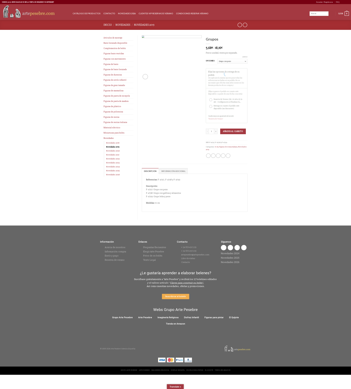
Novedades (122, 25)
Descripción (150, 171)
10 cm (217, 147)
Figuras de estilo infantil (115, 80)
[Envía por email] (218, 155)
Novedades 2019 (144, 25)
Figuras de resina (111, 117)
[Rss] (237, 247)
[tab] (150, 171)
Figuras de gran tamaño (114, 85)
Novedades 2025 (113, 171)
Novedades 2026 (127, 13)
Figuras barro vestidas (114, 53)
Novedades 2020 (113, 151)
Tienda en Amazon (175, 323)
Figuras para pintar (214, 317)
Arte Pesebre (145, 317)
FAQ (337, 2)
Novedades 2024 (113, 167)
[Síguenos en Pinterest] (345, 2)
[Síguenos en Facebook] (342, 2)
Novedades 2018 (112, 143)
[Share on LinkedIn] (228, 155)
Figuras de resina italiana (115, 122)
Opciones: (210, 61)
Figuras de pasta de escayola (117, 95)
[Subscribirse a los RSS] (347, 2)
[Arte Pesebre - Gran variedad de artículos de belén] (35, 12)
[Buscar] (331, 13)
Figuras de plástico (112, 106)
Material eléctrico (112, 127)
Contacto (109, 13)
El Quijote (234, 317)
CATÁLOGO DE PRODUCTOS (86, 13)
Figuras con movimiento (115, 59)
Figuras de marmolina (113, 90)
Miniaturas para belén (114, 132)
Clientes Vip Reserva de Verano (156, 13)
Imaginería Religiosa (168, 317)
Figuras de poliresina (113, 111)
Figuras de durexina (113, 74)
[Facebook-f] (223, 247)
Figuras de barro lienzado (115, 69)
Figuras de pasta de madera (116, 101)
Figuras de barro (111, 64)
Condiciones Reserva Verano (192, 13)
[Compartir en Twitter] (213, 155)
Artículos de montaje (113, 37)
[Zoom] (145, 76)
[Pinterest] (244, 247)
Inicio (108, 25)
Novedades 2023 (113, 163)
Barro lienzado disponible (115, 43)
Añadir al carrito (233, 131)
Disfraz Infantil (191, 317)
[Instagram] (230, 247)
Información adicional (173, 171)
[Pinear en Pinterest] (223, 155)
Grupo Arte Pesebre (122, 317)
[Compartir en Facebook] (208, 155)
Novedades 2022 (113, 159)
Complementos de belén (115, 48)
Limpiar (244, 57)
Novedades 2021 (112, 155)
